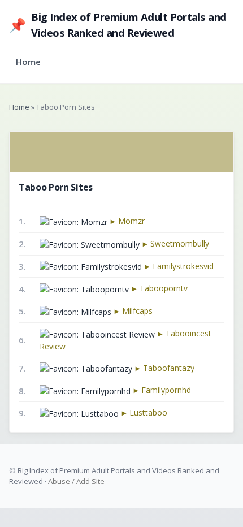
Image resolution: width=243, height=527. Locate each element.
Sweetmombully (179, 243)
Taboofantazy (168, 367)
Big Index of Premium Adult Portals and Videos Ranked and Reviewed (117, 25)
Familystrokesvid (183, 266)
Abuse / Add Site (76, 481)
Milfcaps (137, 310)
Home (28, 61)
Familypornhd (166, 390)
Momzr (131, 220)
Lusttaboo (148, 412)
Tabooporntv (164, 288)
